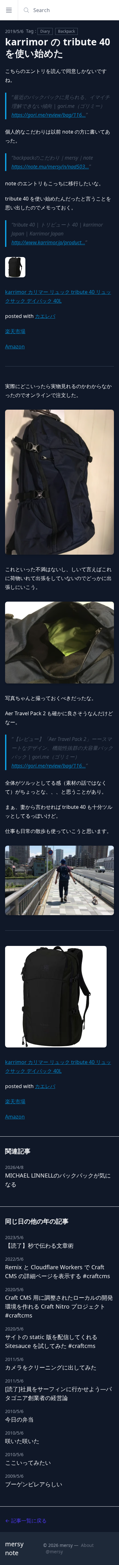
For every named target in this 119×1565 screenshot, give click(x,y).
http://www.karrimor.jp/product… (48, 242)
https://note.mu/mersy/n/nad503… (50, 166)
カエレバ (45, 316)
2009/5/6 (14, 1476)
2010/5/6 (14, 1411)
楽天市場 (15, 331)
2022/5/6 (14, 1259)
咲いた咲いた (22, 1441)
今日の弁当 (19, 1419)
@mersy (54, 1551)
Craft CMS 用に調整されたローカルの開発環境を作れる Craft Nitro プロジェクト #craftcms (59, 1306)
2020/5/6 (14, 1289)
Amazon (15, 346)
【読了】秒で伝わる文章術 (39, 1245)
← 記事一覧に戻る (26, 1520)
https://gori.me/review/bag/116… (48, 114)
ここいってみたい (28, 1462)
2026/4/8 (14, 1167)
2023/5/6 (14, 1237)
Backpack (66, 31)
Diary (45, 31)
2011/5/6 (14, 1359)
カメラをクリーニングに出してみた (50, 1367)
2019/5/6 (14, 31)
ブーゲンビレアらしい (33, 1484)
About (87, 1545)
